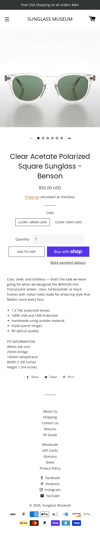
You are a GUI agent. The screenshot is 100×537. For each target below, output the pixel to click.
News (50, 462)
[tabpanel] (50, 77)
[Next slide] (69, 138)
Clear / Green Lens (32, 222)
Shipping (32, 197)
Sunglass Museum (50, 19)
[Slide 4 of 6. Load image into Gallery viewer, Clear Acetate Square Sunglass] (52, 138)
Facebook (52, 478)
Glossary (50, 456)
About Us (50, 411)
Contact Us (50, 423)
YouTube (52, 496)
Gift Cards (50, 450)
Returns (50, 429)
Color (50, 212)
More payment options (68, 262)
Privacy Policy (50, 468)
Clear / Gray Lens (68, 222)
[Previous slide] (31, 138)
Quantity (22, 239)
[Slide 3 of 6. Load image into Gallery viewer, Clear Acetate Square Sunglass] (47, 138)
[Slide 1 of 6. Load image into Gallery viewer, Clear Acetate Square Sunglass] (38, 138)
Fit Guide (50, 435)
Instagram (52, 489)
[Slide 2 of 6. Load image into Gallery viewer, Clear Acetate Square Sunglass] (43, 138)
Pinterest (52, 484)
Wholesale (50, 444)
